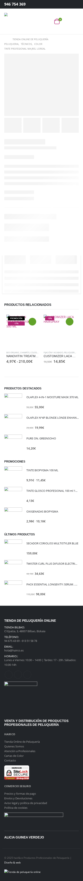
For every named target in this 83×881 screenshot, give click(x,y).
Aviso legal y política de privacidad (25, 803)
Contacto (10, 760)
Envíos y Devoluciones (18, 798)
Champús (25, 352)
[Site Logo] (12, 21)
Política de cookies (15, 808)
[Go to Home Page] (5, 39)
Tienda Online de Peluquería (22, 742)
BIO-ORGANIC (12, 352)
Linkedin (27, 675)
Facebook (9, 675)
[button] (47, 21)
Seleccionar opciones (32, 322)
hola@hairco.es (14, 650)
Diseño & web (12, 862)
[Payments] (22, 871)
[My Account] (72, 4)
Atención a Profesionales (19, 751)
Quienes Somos (14, 746)
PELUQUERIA (70, 352)
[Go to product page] (13, 402)
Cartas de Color (14, 756)
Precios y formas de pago (20, 794)
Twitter (18, 675)
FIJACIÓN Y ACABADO (53, 352)
